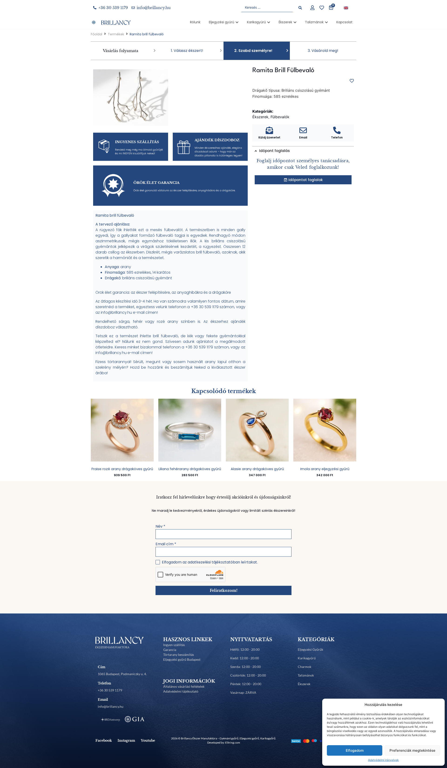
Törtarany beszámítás (178, 655)
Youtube (148, 740)
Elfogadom (355, 750)
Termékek (116, 34)
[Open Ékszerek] (295, 22)
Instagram (126, 740)
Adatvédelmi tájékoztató (180, 691)
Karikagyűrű (307, 658)
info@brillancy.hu (110, 706)
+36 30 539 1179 (110, 690)
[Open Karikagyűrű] (268, 22)
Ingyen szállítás (174, 645)
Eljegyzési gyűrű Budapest (181, 659)
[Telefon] (337, 130)
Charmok (304, 667)
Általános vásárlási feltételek (183, 686)
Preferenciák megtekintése (412, 750)
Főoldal (96, 34)
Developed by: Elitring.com (223, 742)
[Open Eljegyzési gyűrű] (237, 22)
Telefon (337, 137)
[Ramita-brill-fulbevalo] (130, 97)
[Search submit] (300, 8)
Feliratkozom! (223, 590)
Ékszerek (304, 684)
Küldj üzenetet (269, 137)
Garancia (169, 650)
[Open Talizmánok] (326, 22)
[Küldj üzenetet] (269, 130)
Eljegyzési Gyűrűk (310, 649)
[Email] (303, 130)
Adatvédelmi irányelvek (383, 760)
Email (303, 137)
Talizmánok (306, 675)
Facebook (103, 740)
